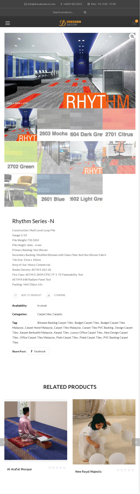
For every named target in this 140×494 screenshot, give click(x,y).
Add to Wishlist (31, 295)
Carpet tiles (44, 314)
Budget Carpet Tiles (87, 322)
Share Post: (19, 351)
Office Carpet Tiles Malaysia (37, 337)
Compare (59, 295)
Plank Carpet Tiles (91, 337)
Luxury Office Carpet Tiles (86, 332)
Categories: (19, 314)
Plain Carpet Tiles (67, 337)
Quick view (40, 466)
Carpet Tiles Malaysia (67, 327)
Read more (31, 466)
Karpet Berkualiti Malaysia (36, 332)
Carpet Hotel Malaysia (38, 327)
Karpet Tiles (61, 332)
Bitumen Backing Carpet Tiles (55, 322)
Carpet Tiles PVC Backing (97, 327)
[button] (132, 36)
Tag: (15, 322)
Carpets (57, 314)
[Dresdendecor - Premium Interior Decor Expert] (70, 22)
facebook (40, 351)
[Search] (85, 12)
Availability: (19, 305)
